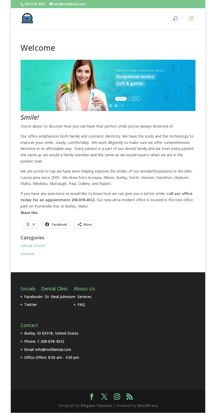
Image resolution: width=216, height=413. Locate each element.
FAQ (81, 304)
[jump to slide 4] (116, 105)
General (27, 253)
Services (84, 296)
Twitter (30, 304)
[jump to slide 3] (110, 105)
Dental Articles (33, 245)
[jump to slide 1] (100, 105)
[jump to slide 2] (105, 105)
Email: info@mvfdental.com (47, 349)
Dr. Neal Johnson (59, 296)
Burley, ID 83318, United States (51, 333)
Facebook (32, 296)
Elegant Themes (96, 405)
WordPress (148, 405)
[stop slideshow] (122, 105)
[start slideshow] (94, 105)
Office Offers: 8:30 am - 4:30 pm (51, 357)
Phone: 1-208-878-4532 (44, 341)
